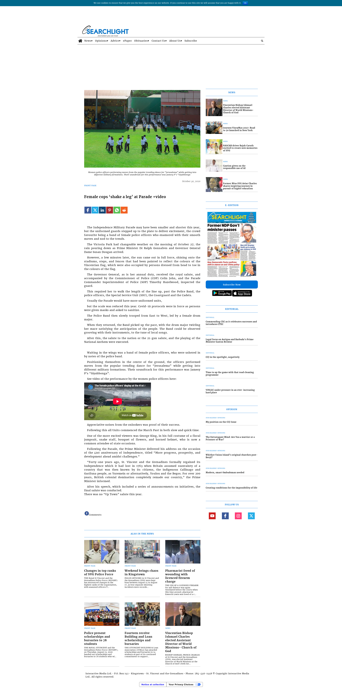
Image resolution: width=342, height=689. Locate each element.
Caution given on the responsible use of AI (234, 167)
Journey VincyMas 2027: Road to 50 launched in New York (239, 129)
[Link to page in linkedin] (102, 210)
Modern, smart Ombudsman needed (225, 472)
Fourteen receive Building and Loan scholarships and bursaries (138, 638)
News (87, 40)
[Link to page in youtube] (212, 515)
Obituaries (141, 40)
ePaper (127, 40)
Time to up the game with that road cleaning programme (230, 373)
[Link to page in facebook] (87, 210)
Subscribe (190, 40)
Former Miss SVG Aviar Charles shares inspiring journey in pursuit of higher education (240, 186)
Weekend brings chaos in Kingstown (141, 572)
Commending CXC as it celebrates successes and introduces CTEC (231, 322)
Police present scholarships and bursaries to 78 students (97, 638)
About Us (175, 40)
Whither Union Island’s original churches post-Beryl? (232, 456)
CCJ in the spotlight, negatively (223, 357)
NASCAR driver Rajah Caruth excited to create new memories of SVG (240, 148)
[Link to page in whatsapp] (116, 210)
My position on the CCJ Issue (221, 422)
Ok (245, 3)
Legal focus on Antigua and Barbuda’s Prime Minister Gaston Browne (230, 340)
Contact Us (158, 40)
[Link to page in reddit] (124, 210)
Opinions (101, 40)
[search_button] (262, 40)
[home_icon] (80, 40)
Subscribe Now (232, 284)
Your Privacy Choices (181, 684)
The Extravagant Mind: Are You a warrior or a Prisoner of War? (230, 438)
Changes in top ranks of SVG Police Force (100, 572)
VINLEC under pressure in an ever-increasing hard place (230, 391)
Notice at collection (152, 684)
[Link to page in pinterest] (109, 210)
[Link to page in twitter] (95, 210)
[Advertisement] (171, 64)
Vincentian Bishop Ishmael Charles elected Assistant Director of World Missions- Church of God (181, 642)
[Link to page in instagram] (238, 515)
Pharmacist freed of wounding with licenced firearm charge (180, 576)
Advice (115, 40)
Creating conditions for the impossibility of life (231, 488)
